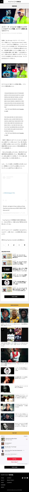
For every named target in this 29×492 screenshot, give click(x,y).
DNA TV (2, 480)
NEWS (2, 482)
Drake (2, 33)
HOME (2, 478)
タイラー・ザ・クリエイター (12, 33)
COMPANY (9, 482)
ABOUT (2, 487)
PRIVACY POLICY (10, 480)
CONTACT (9, 478)
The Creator (20, 33)
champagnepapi (6, 212)
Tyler (17, 33)
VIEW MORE (14, 296)
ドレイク (5, 33)
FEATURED (3, 485)
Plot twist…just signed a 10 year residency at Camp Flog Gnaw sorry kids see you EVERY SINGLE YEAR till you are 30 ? (14, 208)
